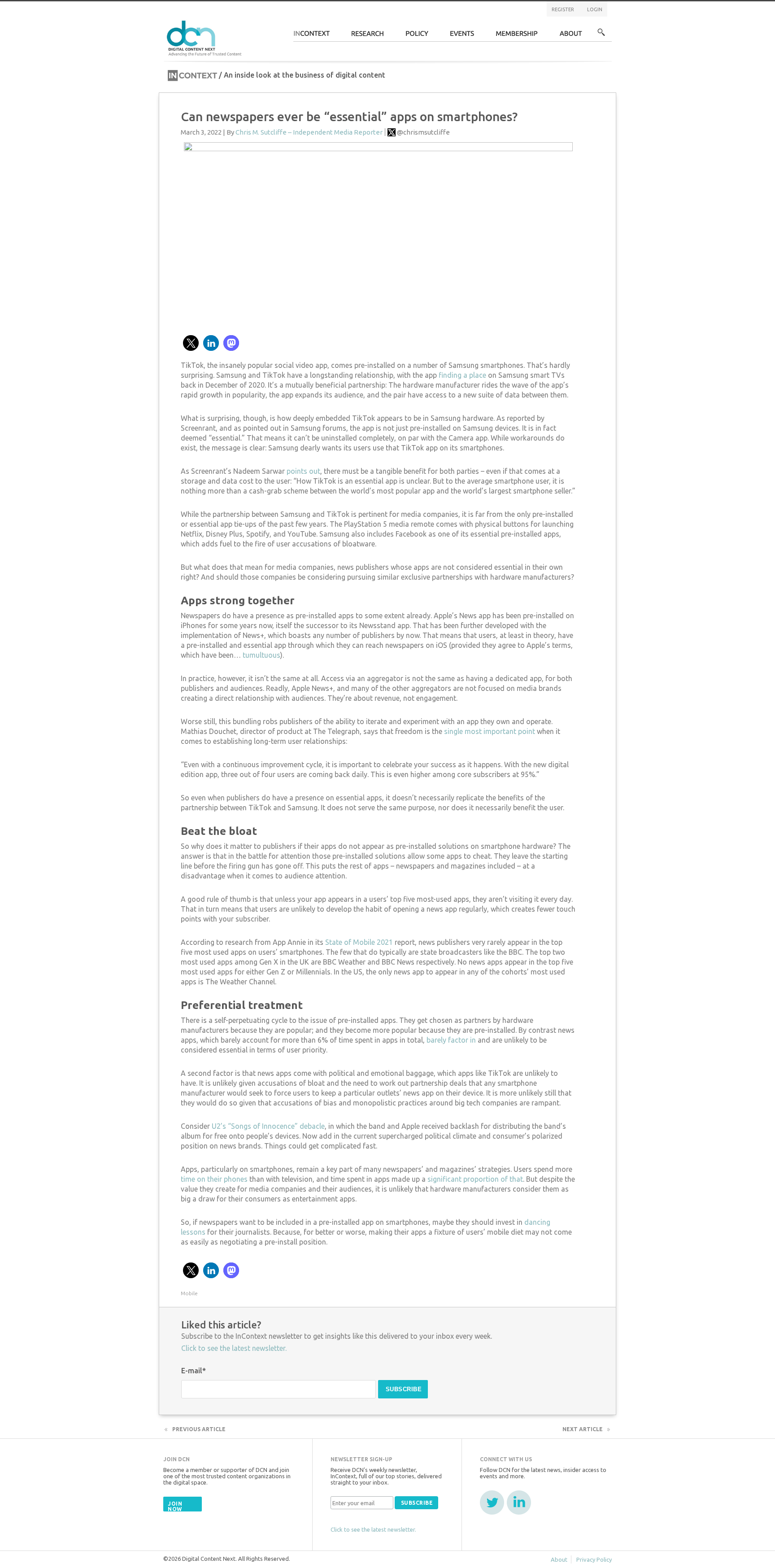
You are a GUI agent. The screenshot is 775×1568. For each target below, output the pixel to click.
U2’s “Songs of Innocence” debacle (268, 1126)
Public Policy (417, 36)
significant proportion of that (475, 1179)
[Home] (205, 37)
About (571, 36)
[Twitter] (492, 1502)
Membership (517, 36)
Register (563, 9)
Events (462, 36)
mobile (189, 1293)
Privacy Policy (594, 1559)
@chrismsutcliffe (423, 132)
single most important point (489, 731)
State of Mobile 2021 (359, 942)
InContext (311, 36)
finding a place (462, 375)
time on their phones (214, 1179)
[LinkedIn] (519, 1502)
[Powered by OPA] (255, 21)
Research (368, 36)
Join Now (175, 1506)
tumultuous (261, 655)
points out (303, 471)
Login (594, 9)
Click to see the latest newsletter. (234, 1348)
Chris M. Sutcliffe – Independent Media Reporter (309, 132)
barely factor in (451, 1040)
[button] (191, 343)
